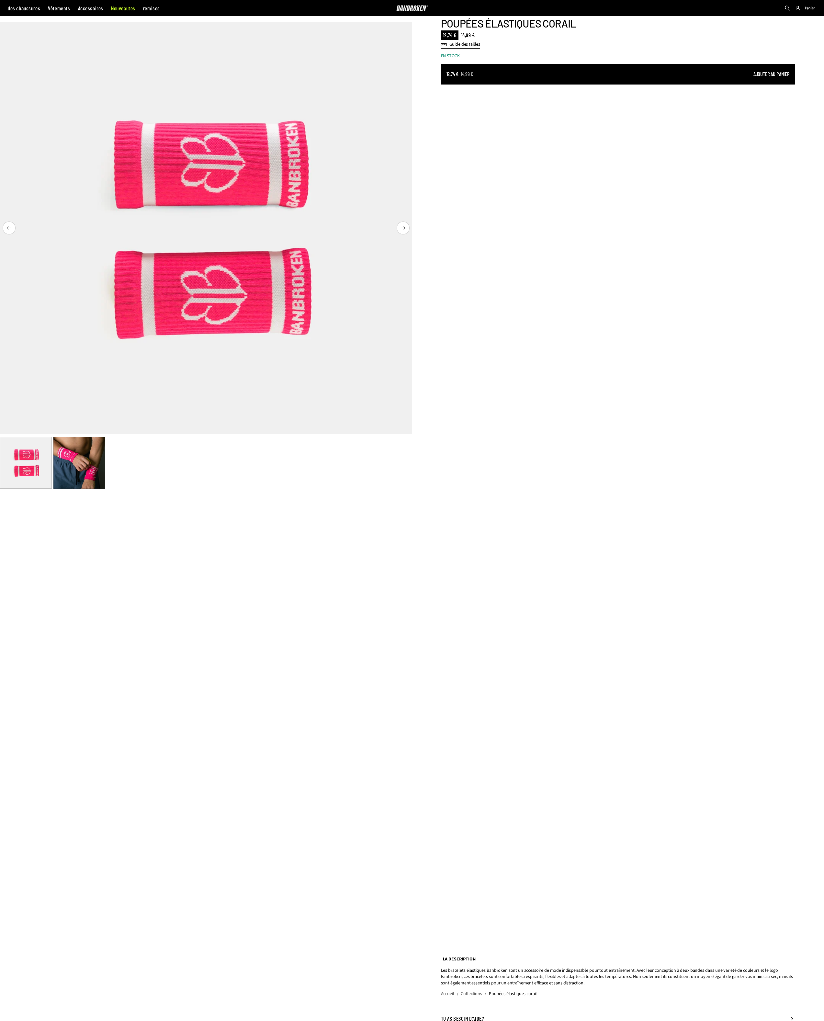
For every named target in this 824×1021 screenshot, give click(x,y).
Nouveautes (123, 8)
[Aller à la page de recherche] (787, 8)
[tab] (459, 960)
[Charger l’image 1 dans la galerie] (26, 463)
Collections (471, 994)
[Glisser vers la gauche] (9, 227)
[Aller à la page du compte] (798, 8)
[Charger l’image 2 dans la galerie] (79, 463)
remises (151, 8)
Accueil (447, 994)
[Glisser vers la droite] (403, 227)
